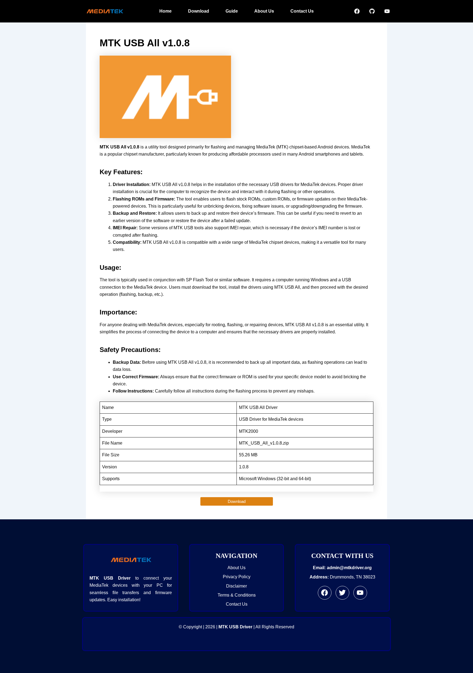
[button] (236, 501)
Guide (232, 11)
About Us (264, 11)
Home (165, 11)
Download (198, 11)
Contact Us (302, 11)
